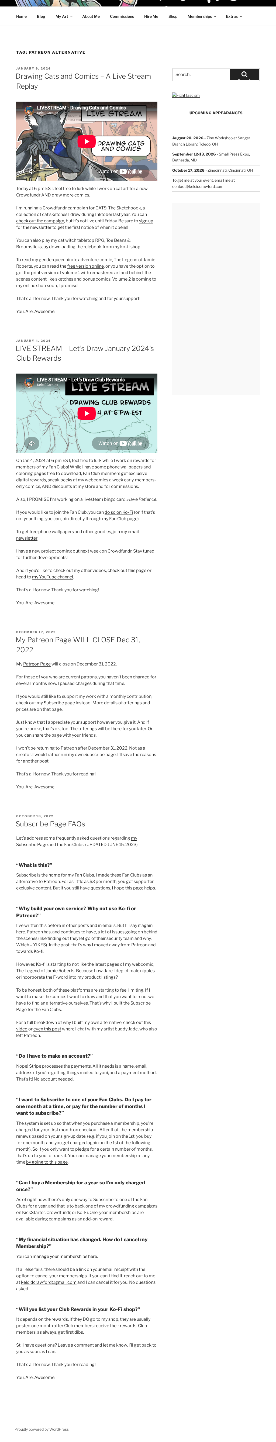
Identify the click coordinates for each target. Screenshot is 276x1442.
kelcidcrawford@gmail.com (49, 1282)
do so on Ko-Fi (119, 512)
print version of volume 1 (55, 272)
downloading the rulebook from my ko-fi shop (94, 246)
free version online (85, 266)
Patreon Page (37, 664)
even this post (47, 1029)
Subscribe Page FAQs (50, 824)
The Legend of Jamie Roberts (45, 970)
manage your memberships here (65, 1256)
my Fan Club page (119, 518)
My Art (62, 16)
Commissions (122, 16)
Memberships (200, 16)
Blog (41, 16)
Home (21, 16)
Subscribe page (59, 702)
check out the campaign (40, 220)
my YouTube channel (52, 576)
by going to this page (47, 1162)
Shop (172, 16)
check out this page (127, 570)
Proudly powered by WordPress (42, 1429)
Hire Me (151, 16)
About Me (91, 16)
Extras (232, 16)
